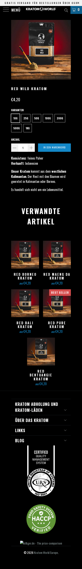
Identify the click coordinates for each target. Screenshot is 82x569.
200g (60, 118)
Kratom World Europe (46, 552)
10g (15, 118)
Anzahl (15, 139)
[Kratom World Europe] (41, 10)
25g (25, 118)
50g (36, 118)
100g (48, 118)
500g (16, 128)
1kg (28, 128)
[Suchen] (66, 9)
